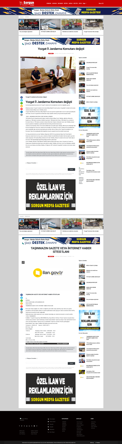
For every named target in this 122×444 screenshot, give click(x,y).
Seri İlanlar (79, 432)
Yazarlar (51, 424)
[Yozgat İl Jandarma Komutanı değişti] (48, 75)
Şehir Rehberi (79, 434)
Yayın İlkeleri (22, 432)
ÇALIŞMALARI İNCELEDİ (91, 62)
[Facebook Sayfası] (20, 425)
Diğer (84, 3)
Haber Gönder (34, 433)
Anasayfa (22, 17)
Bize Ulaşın (52, 432)
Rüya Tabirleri (94, 426)
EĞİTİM (66, 3)
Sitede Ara (93, 421)
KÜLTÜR (75, 3)
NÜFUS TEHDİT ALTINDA (92, 102)
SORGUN (54, 3)
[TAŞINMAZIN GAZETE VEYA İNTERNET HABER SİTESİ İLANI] (48, 275)
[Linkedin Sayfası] (30, 425)
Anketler (93, 423)
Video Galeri (52, 421)
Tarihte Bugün (80, 429)
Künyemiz (52, 429)
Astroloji (93, 428)
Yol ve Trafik (79, 423)
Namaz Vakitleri (80, 425)
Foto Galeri (52, 419)
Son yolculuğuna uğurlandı (92, 85)
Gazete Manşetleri (81, 435)
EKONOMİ (60, 3)
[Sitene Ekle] (37, 425)
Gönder (71, 169)
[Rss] (32, 425)
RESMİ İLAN (27, 216)
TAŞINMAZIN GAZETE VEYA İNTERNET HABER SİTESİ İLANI (92, 135)
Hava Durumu (80, 421)
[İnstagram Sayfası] (25, 425)
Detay (92, 442)
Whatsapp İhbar (34, 432)
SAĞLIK (70, 3)
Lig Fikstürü (79, 428)
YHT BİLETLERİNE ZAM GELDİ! (93, 96)
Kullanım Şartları (34, 430)
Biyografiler (93, 425)
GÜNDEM (49, 3)
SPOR (80, 3)
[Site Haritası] (35, 425)
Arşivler (51, 426)
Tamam (98, 442)
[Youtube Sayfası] (27, 425)
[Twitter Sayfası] (22, 425)
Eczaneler (79, 426)
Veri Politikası (22, 433)
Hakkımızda (21, 430)
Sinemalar (79, 431)
